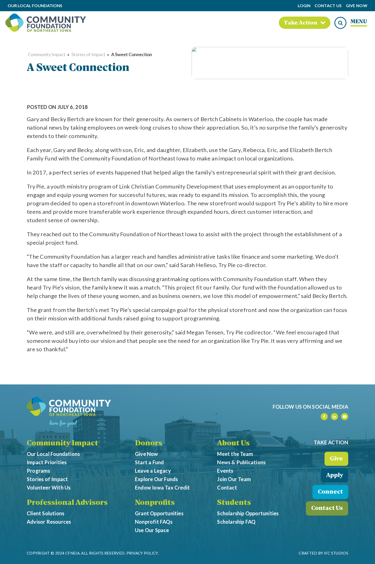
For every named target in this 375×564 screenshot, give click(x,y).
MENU (359, 21)
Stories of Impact (88, 54)
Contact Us (328, 6)
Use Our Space (152, 530)
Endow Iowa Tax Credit (162, 487)
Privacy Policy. (143, 553)
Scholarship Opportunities (248, 513)
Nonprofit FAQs (153, 521)
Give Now (356, 6)
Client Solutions (45, 513)
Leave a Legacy (153, 470)
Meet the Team (235, 453)
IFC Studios (336, 553)
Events (225, 470)
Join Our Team (234, 479)
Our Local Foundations (53, 453)
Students (234, 503)
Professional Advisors (67, 503)
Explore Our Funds (156, 479)
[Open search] (340, 23)
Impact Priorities (47, 462)
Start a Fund (149, 462)
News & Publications (241, 462)
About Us (233, 443)
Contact (227, 487)
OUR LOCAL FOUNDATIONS (35, 6)
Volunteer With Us (48, 487)
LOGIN (304, 5)
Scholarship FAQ (236, 521)
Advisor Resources (49, 521)
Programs (38, 470)
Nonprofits (155, 503)
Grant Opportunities (159, 513)
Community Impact (47, 54)
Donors (148, 443)
